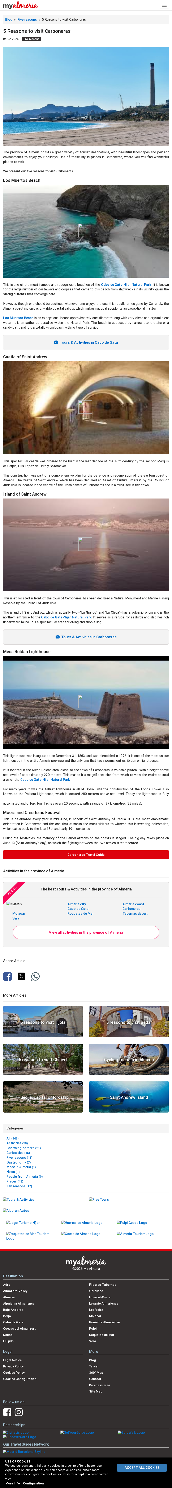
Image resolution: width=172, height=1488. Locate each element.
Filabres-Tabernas (102, 1285)
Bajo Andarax (13, 1310)
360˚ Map (96, 1373)
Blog (8, 20)
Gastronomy (19, 1162)
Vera (15, 918)
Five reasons (27, 20)
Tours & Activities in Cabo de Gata (88, 342)
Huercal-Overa (100, 1297)
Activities (17, 1143)
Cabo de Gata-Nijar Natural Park (126, 285)
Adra (6, 1285)
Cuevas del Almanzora (19, 1328)
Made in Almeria (21, 1167)
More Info (12, 1483)
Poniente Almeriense (104, 1322)
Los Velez (96, 1310)
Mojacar (18, 914)
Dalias (7, 1335)
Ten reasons (19, 1186)
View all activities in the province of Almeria (86, 932)
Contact (95, 1379)
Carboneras (131, 909)
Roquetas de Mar (81, 914)
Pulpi (93, 1328)
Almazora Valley (15, 1291)
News (13, 1172)
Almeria (9, 1297)
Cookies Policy (14, 1373)
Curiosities (18, 1153)
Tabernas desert (135, 914)
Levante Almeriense (103, 1303)
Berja (7, 1316)
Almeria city (77, 904)
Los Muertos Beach (18, 318)
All (13, 1138)
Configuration (33, 1483)
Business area (99, 1385)
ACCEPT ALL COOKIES (142, 1468)
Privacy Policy (13, 1366)
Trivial (93, 1366)
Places (15, 1181)
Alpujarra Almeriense (18, 1303)
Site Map (95, 1391)
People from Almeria (25, 1177)
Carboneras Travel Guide (86, 855)
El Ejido (8, 1341)
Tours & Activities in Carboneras (88, 637)
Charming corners (24, 1148)
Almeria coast (133, 904)
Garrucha (96, 1291)
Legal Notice (12, 1360)
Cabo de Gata (78, 909)
